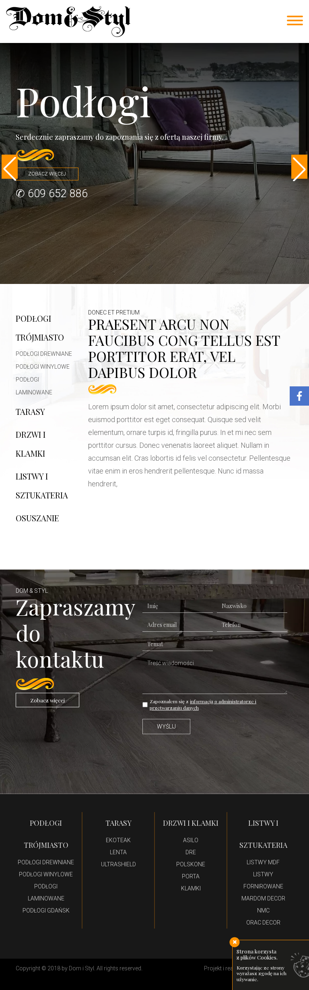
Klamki (191, 888)
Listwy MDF (263, 862)
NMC (263, 910)
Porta (191, 876)
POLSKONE (190, 864)
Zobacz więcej (47, 700)
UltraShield (118, 864)
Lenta (118, 852)
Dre (190, 852)
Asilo (190, 840)
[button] (10, 167)
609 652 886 (58, 193)
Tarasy (30, 411)
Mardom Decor (263, 898)
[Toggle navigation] (295, 21)
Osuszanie (37, 517)
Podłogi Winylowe (43, 366)
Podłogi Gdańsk (46, 910)
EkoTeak (118, 840)
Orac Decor (263, 922)
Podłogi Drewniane (44, 354)
